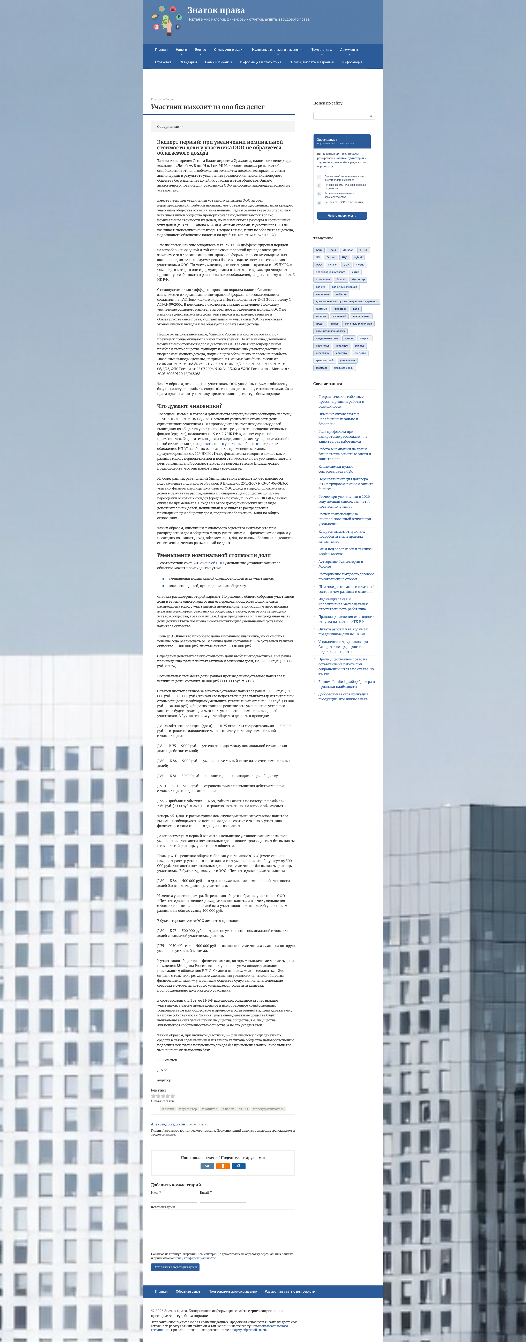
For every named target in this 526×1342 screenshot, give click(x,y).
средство (360, 353)
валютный (322, 294)
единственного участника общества (229, 444)
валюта (320, 286)
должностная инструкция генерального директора (347, 301)
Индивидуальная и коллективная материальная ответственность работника (343, 604)
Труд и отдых (321, 50)
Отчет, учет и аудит (229, 50)
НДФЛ (358, 257)
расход (359, 345)
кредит (320, 323)
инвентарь (340, 308)
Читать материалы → (342, 215)
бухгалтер (189, 1109)
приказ (349, 338)
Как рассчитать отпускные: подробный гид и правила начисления (341, 536)
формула (322, 368)
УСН (346, 264)
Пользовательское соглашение (233, 1291)
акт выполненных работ (330, 272)
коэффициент (361, 316)
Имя (156, 1192)
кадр (356, 308)
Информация (352, 62)
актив (169, 1109)
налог (229, 1109)
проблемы (322, 345)
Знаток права (216, 10)
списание (342, 353)
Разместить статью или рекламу (290, 1291)
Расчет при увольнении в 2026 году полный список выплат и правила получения (344, 501)
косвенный (339, 316)
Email (206, 1192)
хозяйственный (343, 368)
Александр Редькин (168, 1124)
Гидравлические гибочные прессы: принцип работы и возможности (341, 401)
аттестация (323, 279)
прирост (365, 338)
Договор (348, 250)
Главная (161, 50)
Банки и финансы (218, 62)
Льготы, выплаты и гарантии (312, 62)
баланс (341, 279)
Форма (360, 264)
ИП (318, 257)
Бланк (332, 250)
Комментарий (163, 1207)
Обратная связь (188, 1291)
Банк (319, 250)
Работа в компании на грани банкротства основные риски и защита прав (344, 454)
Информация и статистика (260, 62)
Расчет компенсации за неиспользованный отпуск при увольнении (344, 519)
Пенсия (332, 264)
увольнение (347, 360)
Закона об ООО (211, 563)
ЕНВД (363, 250)
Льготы (330, 257)
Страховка (163, 62)
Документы (349, 50)
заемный (321, 308)
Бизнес (200, 50)
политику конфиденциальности (192, 1258)
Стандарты (188, 62)
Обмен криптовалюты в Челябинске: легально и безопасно (338, 419)
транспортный (324, 360)
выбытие (341, 294)
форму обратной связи (249, 1330)
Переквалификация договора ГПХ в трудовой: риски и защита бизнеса (346, 484)
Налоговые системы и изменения (277, 50)
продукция (342, 345)
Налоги (181, 50)
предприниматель (269, 1109)
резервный (322, 353)
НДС (345, 257)
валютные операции (344, 286)
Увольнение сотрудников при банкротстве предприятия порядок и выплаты (343, 647)
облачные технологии (358, 323)
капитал (210, 1109)
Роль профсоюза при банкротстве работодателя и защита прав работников (342, 436)
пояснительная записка (330, 331)
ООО (244, 1109)
